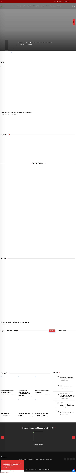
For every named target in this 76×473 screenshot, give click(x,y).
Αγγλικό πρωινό (5, 413)
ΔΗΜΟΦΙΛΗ (29, 6)
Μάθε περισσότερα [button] (7, 467)
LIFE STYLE (53, 6)
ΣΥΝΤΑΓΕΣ (59, 6)
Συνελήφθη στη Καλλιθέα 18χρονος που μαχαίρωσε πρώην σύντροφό (16, 112)
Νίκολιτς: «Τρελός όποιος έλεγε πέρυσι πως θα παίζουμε (15, 322)
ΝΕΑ (24, 6)
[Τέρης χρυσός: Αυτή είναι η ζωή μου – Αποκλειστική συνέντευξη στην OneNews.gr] (56, 396)
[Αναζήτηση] (72, 6)
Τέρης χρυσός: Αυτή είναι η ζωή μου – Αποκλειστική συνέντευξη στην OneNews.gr (67, 396)
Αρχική (20, 459)
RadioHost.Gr (47, 469)
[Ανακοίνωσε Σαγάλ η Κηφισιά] (56, 387)
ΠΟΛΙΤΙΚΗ (19, 6)
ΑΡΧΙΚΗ (13, 6)
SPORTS (47, 6)
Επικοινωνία (48, 459)
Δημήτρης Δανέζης (38, 444)
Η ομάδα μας (31, 459)
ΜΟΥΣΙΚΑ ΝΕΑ (36, 6)
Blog (25, 459)
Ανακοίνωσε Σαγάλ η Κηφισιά (66, 387)
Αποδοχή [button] (12, 470)
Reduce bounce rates (4, 472)
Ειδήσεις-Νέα (63, 411)
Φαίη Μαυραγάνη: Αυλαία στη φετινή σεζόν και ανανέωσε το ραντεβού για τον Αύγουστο (67, 405)
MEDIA (42, 6)
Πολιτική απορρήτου (40, 459)
